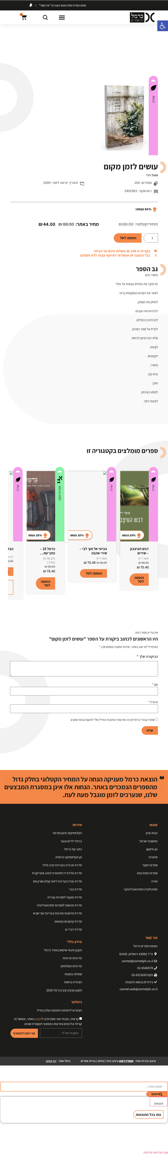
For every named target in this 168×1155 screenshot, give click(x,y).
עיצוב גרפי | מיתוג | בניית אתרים (107, 1061)
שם (155, 684)
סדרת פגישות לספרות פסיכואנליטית (59, 905)
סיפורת (153, 857)
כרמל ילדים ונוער (71, 841)
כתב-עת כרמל (73, 849)
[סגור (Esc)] (13, 4)
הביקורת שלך (147, 656)
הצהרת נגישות (73, 982)
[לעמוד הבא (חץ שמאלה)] (161, 577)
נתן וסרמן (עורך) (49, 560)
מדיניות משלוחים (71, 966)
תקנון (38, 1019)
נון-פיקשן (152, 849)
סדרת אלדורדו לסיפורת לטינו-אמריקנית (57, 873)
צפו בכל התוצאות (148, 1114)
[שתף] (22, 4)
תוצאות (158, 1103)
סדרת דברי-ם (73, 929)
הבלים (8, 548)
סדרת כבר (75, 889)
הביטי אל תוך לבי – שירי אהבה (93, 551)
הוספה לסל (128, 238)
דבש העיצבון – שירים (139, 551)
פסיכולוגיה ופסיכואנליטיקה (141, 889)
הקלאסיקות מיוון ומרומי (67, 833)
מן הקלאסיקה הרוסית (68, 857)
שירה (153, 99)
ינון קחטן (51, 1061)
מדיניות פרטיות (72, 958)
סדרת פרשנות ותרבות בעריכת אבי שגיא (57, 913)
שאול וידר (152, 175)
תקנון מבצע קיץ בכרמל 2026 (64, 990)
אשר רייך (143, 558)
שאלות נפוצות (73, 974)
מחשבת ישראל (148, 841)
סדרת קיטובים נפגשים (68, 921)
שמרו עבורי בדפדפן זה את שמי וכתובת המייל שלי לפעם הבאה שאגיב (112, 719)
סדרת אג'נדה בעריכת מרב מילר (62, 865)
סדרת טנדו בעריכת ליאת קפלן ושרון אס (57, 881)
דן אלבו (8, 557)
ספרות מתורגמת (147, 873)
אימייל (153, 702)
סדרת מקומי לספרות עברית (64, 897)
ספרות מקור (59, 493)
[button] (62, 17)
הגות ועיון (152, 833)
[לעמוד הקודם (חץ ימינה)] (7, 577)
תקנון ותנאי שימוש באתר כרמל (63, 950)
